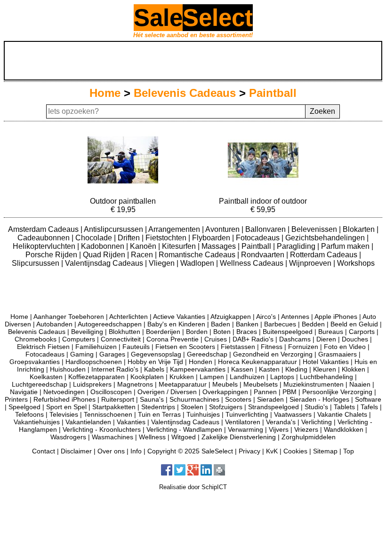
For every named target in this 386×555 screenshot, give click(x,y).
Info (136, 451)
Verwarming (245, 429)
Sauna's (152, 399)
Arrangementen (175, 229)
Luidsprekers (92, 384)
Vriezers (306, 429)
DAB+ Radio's (253, 339)
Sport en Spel (66, 407)
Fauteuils (136, 346)
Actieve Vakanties (179, 316)
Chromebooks (35, 339)
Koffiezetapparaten (96, 377)
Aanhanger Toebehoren (68, 316)
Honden (200, 361)
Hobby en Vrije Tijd (155, 361)
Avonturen (223, 229)
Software (368, 399)
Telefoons (29, 414)
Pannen (265, 392)
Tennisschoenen (108, 414)
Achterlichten (128, 316)
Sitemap (325, 451)
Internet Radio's (114, 369)
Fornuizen (303, 346)
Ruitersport (117, 399)
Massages (219, 246)
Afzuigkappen (230, 316)
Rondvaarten (263, 255)
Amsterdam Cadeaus (44, 229)
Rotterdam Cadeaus (324, 255)
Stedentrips (158, 407)
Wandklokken (343, 429)
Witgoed (183, 437)
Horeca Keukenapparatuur (257, 361)
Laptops (282, 377)
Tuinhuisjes (203, 414)
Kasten (269, 369)
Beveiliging (87, 331)
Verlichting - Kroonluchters (102, 429)
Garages (112, 354)
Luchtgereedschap (39, 384)
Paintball (273, 93)
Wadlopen (198, 263)
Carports (362, 331)
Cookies (295, 451)
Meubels (225, 384)
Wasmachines (112, 437)
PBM (289, 392)
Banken (247, 324)
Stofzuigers (225, 407)
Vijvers (279, 429)
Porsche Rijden (52, 255)
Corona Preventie (172, 339)
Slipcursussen (36, 263)
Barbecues (280, 324)
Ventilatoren (242, 422)
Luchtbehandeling (326, 377)
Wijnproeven (311, 263)
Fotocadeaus (258, 238)
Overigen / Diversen (167, 392)
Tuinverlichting (246, 414)
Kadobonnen (103, 246)
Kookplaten (147, 377)
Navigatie (24, 392)
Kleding (296, 369)
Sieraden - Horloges (319, 399)
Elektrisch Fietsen (43, 346)
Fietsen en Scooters (185, 346)
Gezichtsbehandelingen (326, 238)
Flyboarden (212, 238)
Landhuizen (247, 377)
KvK (272, 451)
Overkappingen (225, 392)
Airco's (266, 316)
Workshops (356, 263)
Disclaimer (76, 451)
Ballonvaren (266, 229)
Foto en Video (345, 346)
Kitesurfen (180, 246)
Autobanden (54, 324)
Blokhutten (124, 331)
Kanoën (144, 246)
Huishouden (68, 369)
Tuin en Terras (159, 414)
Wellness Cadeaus (252, 263)
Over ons (111, 451)
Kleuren (324, 369)
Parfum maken (346, 246)
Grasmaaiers (337, 354)
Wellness (152, 437)
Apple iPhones (335, 316)
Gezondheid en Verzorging (273, 354)
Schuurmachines (194, 399)
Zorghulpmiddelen (308, 437)
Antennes (295, 316)
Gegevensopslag (156, 354)
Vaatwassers (293, 414)
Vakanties (131, 422)
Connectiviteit (121, 339)
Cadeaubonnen (44, 238)
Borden (197, 331)
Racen (143, 255)
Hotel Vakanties (326, 361)
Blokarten (360, 229)
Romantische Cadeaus (198, 255)
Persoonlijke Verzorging (337, 392)
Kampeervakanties (197, 369)
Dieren (326, 339)
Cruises (215, 339)
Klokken (353, 369)
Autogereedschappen (110, 324)
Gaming (82, 354)
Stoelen (192, 407)
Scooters (238, 399)
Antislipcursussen (114, 229)
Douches (355, 339)
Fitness (271, 346)
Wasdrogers (68, 437)
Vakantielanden (88, 422)
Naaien (359, 384)
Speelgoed (24, 407)
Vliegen (163, 263)
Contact (43, 451)
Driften (130, 238)
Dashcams (295, 339)
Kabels (154, 369)
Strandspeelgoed (273, 407)
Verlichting (316, 422)
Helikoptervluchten (45, 246)
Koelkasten (46, 377)
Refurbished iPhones (64, 399)
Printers (16, 399)
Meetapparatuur (183, 384)
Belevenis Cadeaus (185, 93)
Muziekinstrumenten (313, 384)
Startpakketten (114, 407)
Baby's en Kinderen (176, 324)
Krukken (181, 377)
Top (348, 451)
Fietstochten (166, 238)
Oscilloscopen (111, 392)
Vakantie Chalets (342, 414)
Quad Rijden (105, 255)
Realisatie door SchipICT (193, 487)
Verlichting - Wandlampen (184, 429)
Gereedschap (207, 354)
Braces (246, 331)
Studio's (316, 407)
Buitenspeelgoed (288, 331)
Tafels (369, 407)
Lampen (212, 377)
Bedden (313, 324)
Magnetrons (135, 384)
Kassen (242, 369)
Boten (222, 331)
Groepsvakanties (34, 361)
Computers (78, 339)
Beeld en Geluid (354, 324)
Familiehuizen (96, 346)
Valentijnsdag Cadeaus (105, 263)
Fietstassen (238, 346)
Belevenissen (315, 229)
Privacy (249, 451)
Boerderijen (163, 331)
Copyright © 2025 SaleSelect (190, 451)
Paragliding (297, 246)
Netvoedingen (64, 392)
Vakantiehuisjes (37, 422)
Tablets (344, 407)
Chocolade (94, 238)
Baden (220, 324)
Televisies (63, 414)
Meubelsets (260, 384)
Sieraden (270, 399)
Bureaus (330, 331)
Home (105, 93)
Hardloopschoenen (93, 361)
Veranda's (281, 422)
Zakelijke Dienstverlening (238, 437)
